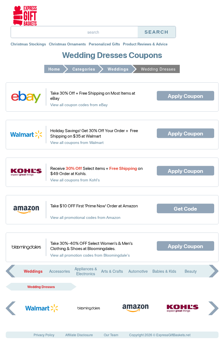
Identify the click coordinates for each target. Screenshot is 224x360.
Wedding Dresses (41, 286)
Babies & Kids (164, 271)
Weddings (118, 69)
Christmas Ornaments (67, 44)
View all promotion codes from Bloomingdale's (90, 255)
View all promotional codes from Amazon (85, 217)
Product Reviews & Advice (145, 44)
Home (54, 69)
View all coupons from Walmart (77, 142)
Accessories (59, 271)
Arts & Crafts (112, 271)
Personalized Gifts (104, 44)
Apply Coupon (185, 95)
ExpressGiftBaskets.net (173, 334)
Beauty (191, 271)
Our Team (111, 334)
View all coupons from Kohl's (75, 180)
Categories (83, 69)
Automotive (138, 271)
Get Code (185, 208)
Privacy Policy (44, 334)
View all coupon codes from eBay (79, 105)
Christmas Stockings (28, 44)
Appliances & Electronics (86, 271)
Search (157, 32)
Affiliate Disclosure (79, 334)
